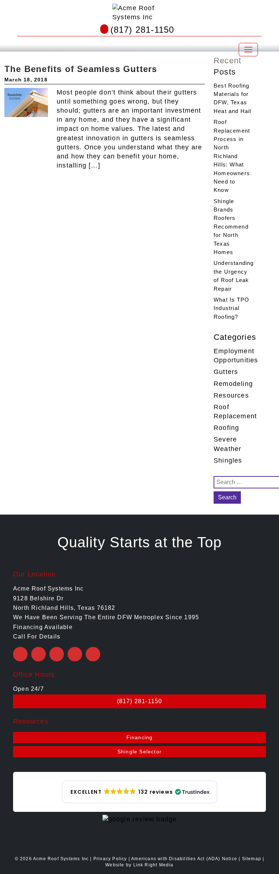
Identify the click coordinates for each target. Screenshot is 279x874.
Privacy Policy (110, 858)
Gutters (226, 371)
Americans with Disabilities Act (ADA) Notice (185, 858)
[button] (139, 792)
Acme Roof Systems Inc (61, 858)
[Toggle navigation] (248, 49)
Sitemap (251, 858)
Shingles (228, 460)
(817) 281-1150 (142, 30)
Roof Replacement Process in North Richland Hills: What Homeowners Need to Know (232, 156)
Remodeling (233, 383)
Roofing (226, 427)
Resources (231, 395)
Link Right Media (153, 864)
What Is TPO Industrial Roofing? (231, 308)
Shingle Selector (139, 751)
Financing (139, 737)
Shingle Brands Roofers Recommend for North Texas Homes (231, 226)
